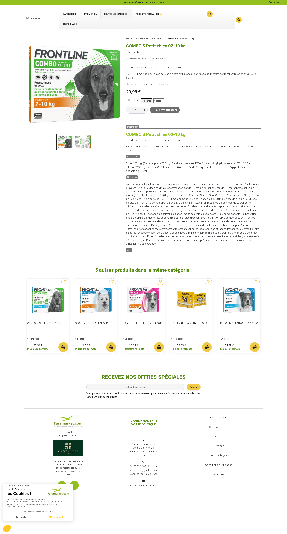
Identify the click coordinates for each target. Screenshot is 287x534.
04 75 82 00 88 (138, 466)
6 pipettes (159, 101)
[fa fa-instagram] (74, 485)
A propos (218, 474)
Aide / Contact (278, 2)
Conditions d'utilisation (218, 464)
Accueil (218, 436)
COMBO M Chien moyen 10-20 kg (46, 323)
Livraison (219, 445)
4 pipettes (146, 101)
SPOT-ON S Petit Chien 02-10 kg (93, 323)
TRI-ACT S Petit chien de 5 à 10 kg (143, 323)
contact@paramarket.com (143, 485)
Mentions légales (219, 455)
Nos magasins (218, 417)
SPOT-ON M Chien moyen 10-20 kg (238, 323)
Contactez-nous (218, 427)
